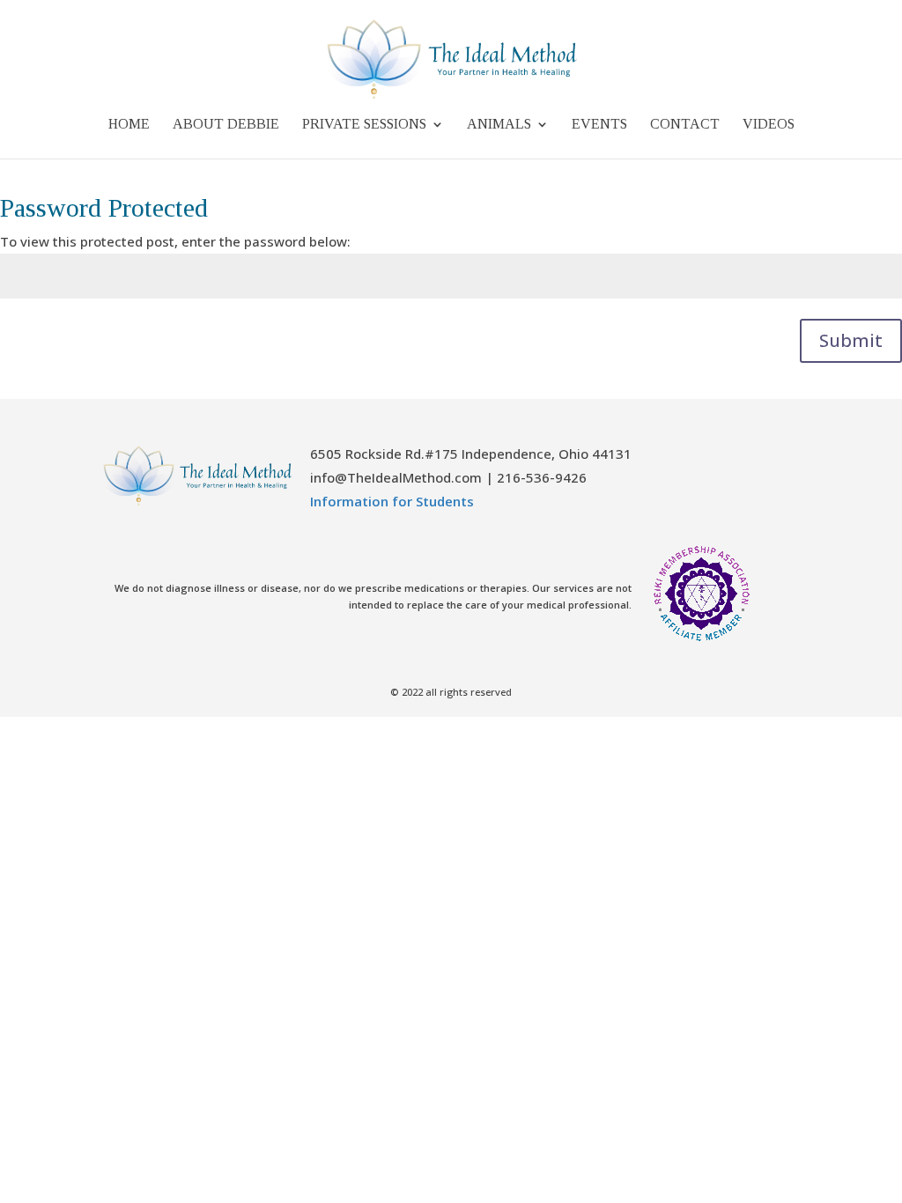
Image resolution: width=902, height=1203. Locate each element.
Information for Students (392, 501)
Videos (769, 124)
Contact (685, 124)
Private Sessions (364, 124)
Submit (851, 340)
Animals (499, 124)
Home (129, 124)
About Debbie (226, 124)
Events (599, 124)
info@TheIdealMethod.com (396, 477)
